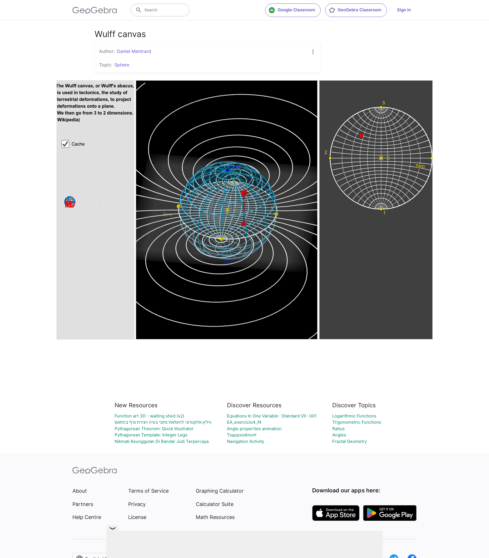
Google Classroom (296, 9)
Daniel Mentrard (134, 51)
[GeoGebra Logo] (94, 10)
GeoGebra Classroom (359, 9)
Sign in (404, 9)
